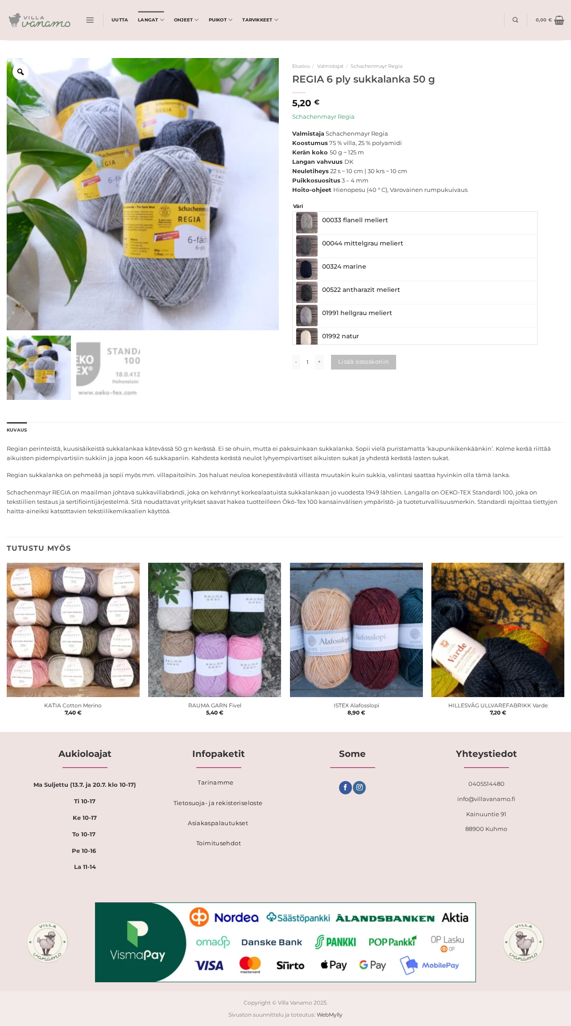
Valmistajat (330, 66)
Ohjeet (183, 20)
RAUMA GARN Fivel (214, 705)
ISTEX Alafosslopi (356, 705)
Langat (148, 20)
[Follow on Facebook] (345, 787)
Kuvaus (17, 430)
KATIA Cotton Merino (73, 705)
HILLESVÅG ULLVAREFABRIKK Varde (498, 705)
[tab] (17, 430)
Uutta (120, 20)
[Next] (564, 646)
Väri (298, 206)
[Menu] (90, 20)
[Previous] (7, 646)
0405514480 (486, 783)
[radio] (415, 223)
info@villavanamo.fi (486, 798)
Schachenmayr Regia (376, 66)
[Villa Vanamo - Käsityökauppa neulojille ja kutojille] (39, 20)
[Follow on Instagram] (359, 787)
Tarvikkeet (257, 20)
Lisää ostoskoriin (363, 361)
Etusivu (301, 66)
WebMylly (330, 1015)
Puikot (218, 20)
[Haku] (515, 20)
